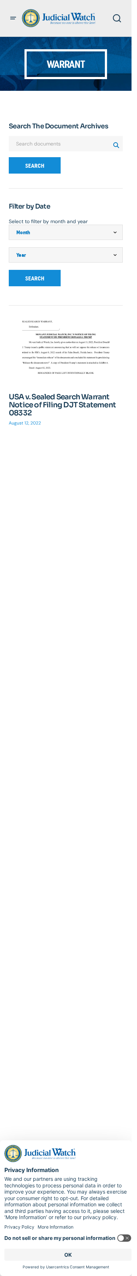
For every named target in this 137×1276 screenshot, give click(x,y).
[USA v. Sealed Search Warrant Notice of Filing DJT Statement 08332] (66, 352)
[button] (13, 18)
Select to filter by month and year (48, 221)
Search (34, 165)
